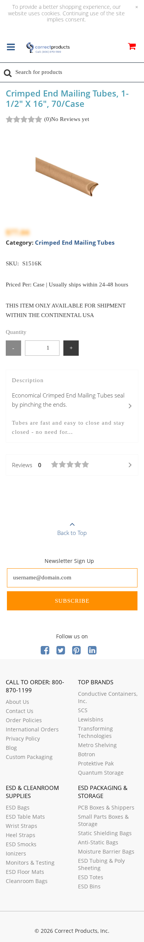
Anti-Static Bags (98, 842)
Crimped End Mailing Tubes (74, 242)
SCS (83, 710)
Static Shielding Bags (105, 833)
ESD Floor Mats (25, 871)
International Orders (32, 729)
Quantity (16, 332)
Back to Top (72, 532)
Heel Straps (20, 835)
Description (68, 406)
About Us (17, 701)
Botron (86, 754)
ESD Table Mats (25, 816)
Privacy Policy (23, 738)
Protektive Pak (96, 763)
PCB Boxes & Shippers (106, 807)
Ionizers (16, 853)
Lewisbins (90, 719)
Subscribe (72, 601)
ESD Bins (89, 886)
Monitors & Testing (30, 862)
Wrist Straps (21, 825)
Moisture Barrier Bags (106, 851)
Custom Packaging (29, 756)
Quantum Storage (101, 772)
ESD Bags (18, 807)
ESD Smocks (21, 844)
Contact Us (19, 711)
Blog (11, 747)
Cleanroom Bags (27, 881)
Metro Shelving (97, 745)
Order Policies (24, 720)
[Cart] (131, 47)
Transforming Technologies (95, 732)
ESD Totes (90, 877)
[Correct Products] (48, 48)
